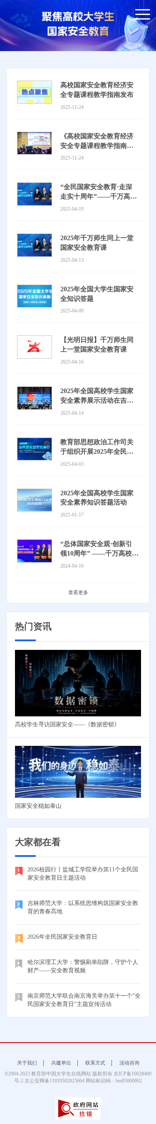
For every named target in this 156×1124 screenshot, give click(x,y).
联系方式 (95, 1063)
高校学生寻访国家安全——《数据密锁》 (67, 724)
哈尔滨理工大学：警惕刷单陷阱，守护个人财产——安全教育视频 (82, 966)
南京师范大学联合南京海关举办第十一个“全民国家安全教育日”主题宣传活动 (84, 1000)
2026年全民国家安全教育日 (62, 937)
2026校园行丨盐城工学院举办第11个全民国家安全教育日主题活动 (82, 873)
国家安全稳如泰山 (38, 806)
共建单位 (61, 1063)
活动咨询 (129, 1063)
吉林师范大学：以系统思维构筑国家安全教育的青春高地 (82, 907)
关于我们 (27, 1063)
